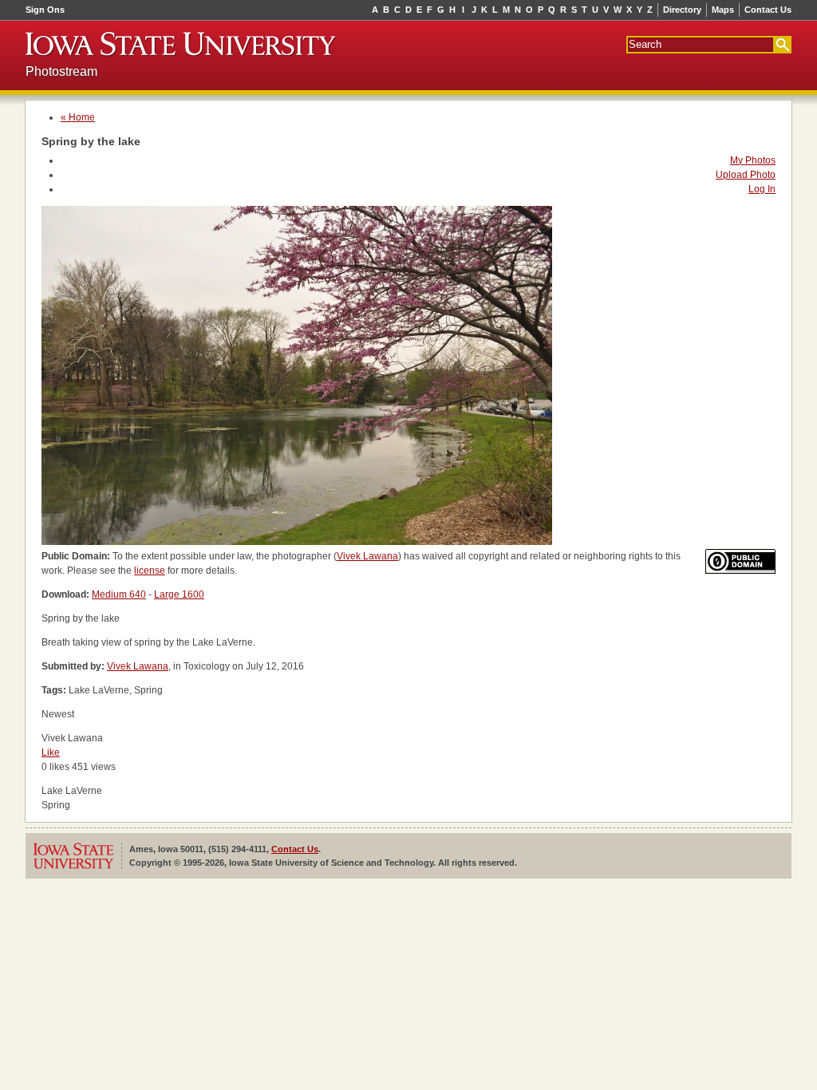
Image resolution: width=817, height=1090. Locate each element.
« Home (78, 117)
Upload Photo (746, 174)
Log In (762, 189)
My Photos (753, 160)
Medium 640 (119, 594)
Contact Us (767, 9)
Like (50, 752)
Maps (723, 9)
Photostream (61, 71)
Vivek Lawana (367, 556)
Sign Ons (45, 9)
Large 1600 (179, 594)
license (149, 570)
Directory (682, 9)
